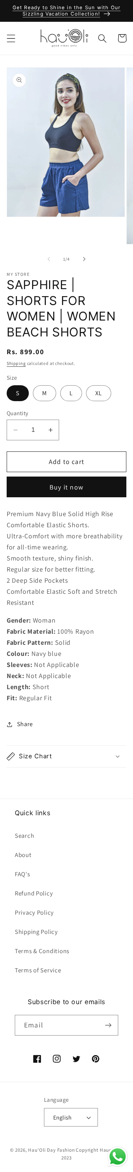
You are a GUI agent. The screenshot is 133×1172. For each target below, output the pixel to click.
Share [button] (25, 724)
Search (24, 835)
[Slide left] (49, 259)
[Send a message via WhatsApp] (117, 1156)
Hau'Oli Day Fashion (51, 1150)
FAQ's (22, 874)
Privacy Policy (34, 912)
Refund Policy (34, 893)
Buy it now (66, 487)
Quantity (17, 413)
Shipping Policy (36, 932)
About (23, 855)
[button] (11, 38)
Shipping (16, 363)
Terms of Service (38, 970)
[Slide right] (84, 259)
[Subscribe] (108, 1025)
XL (98, 393)
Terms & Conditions (42, 951)
